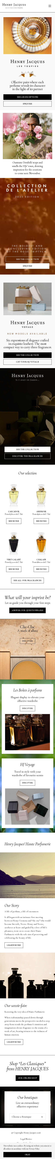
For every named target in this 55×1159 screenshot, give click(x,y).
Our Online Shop (27, 1078)
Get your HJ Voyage (27, 362)
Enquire (27, 104)
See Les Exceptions (27, 97)
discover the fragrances (27, 456)
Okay (27, 1154)
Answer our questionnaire (27, 610)
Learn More (14, 945)
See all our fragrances (27, 580)
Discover (27, 641)
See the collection (27, 259)
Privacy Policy (34, 1149)
